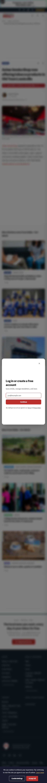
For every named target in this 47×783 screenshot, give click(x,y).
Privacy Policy (37, 408)
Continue (23, 402)
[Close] (39, 363)
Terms (29, 408)
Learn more (40, 772)
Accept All (32, 778)
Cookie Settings (17, 778)
